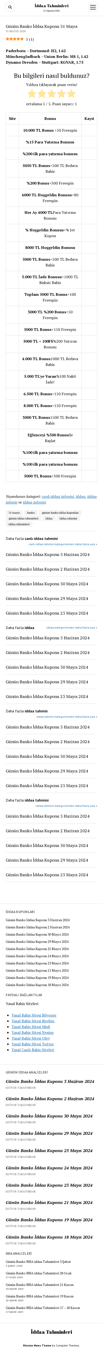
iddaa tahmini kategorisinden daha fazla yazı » (66, 806)
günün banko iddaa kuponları (60, 512)
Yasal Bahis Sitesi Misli (30, 1026)
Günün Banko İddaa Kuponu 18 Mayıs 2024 (37, 985)
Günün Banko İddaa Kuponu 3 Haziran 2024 (37, 920)
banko (31, 512)
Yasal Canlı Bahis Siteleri (32, 1049)
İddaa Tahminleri (52, 5)
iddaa (80, 496)
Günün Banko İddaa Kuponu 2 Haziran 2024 (37, 927)
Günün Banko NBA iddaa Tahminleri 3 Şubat (38, 1261)
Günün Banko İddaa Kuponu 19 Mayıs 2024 (37, 977)
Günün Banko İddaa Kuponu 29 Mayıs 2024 (37, 941)
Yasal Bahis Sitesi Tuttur (32, 1044)
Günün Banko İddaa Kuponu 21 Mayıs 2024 (37, 970)
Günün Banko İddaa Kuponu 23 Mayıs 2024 (37, 963)
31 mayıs (14, 512)
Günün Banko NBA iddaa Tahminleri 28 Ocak (39, 1273)
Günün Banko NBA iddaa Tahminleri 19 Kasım (40, 1296)
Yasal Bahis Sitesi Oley (30, 1038)
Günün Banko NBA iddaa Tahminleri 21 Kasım (40, 1285)
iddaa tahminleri (19, 524)
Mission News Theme (37, 1345)
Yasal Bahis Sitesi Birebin (32, 1021)
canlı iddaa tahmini (58, 496)
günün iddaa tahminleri (23, 518)
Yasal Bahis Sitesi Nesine (32, 1032)
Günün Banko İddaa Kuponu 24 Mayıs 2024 (37, 956)
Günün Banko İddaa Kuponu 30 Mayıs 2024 (37, 934)
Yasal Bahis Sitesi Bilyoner (34, 1015)
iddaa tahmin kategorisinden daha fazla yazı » (66, 716)
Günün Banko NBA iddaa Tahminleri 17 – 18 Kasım (43, 1308)
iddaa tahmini (34, 502)
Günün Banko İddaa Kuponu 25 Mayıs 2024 (37, 949)
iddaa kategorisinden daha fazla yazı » (71, 627)
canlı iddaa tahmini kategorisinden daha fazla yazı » (63, 544)
